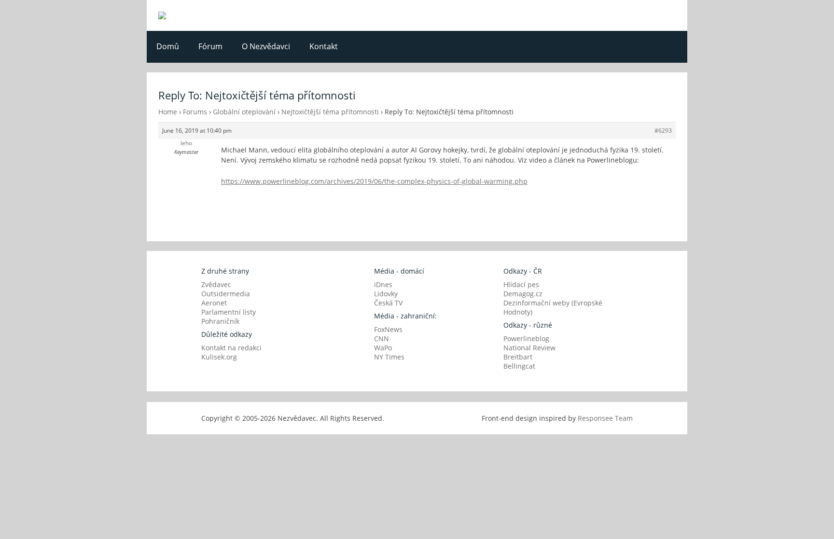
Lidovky (386, 293)
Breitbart (517, 356)
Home (167, 111)
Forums (195, 111)
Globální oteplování (244, 111)
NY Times (389, 356)
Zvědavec (216, 284)
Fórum (210, 46)
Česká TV (388, 302)
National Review (529, 347)
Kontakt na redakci (231, 347)
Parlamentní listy (228, 312)
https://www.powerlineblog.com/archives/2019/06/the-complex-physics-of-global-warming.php (374, 181)
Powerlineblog (526, 338)
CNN (381, 338)
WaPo (383, 347)
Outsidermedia (225, 293)
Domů (167, 46)
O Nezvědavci (266, 46)
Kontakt (323, 46)
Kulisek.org (219, 356)
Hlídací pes (521, 284)
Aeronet (214, 302)
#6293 (663, 130)
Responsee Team (605, 418)
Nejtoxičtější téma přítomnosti (330, 111)
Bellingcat (519, 366)
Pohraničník (220, 321)
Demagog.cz (522, 293)
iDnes (383, 284)
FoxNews (388, 329)
